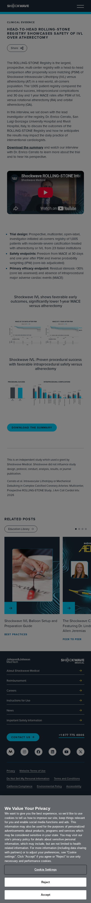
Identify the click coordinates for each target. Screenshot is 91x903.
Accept (45, 894)
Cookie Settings (45, 869)
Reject (45, 882)
